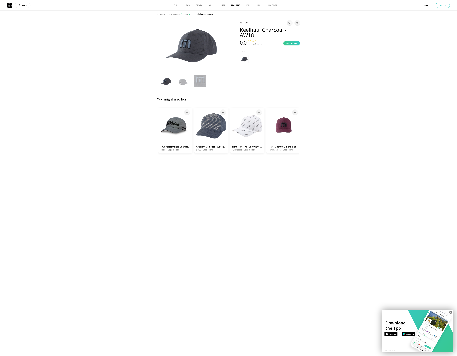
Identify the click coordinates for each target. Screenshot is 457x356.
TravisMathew (174, 14)
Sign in (427, 5)
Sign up (442, 5)
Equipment (161, 14)
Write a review (292, 43)
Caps (186, 14)
